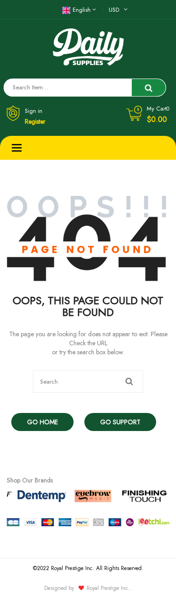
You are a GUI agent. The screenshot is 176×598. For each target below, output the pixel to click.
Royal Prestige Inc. (108, 588)
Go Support (120, 421)
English (82, 9)
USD (114, 9)
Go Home (42, 421)
